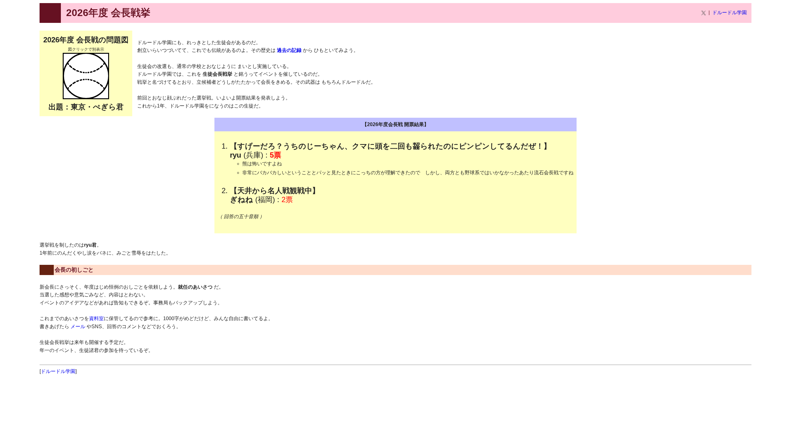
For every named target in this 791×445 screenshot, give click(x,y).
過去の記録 (289, 50)
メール (77, 326)
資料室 (96, 318)
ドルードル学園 (729, 12)
